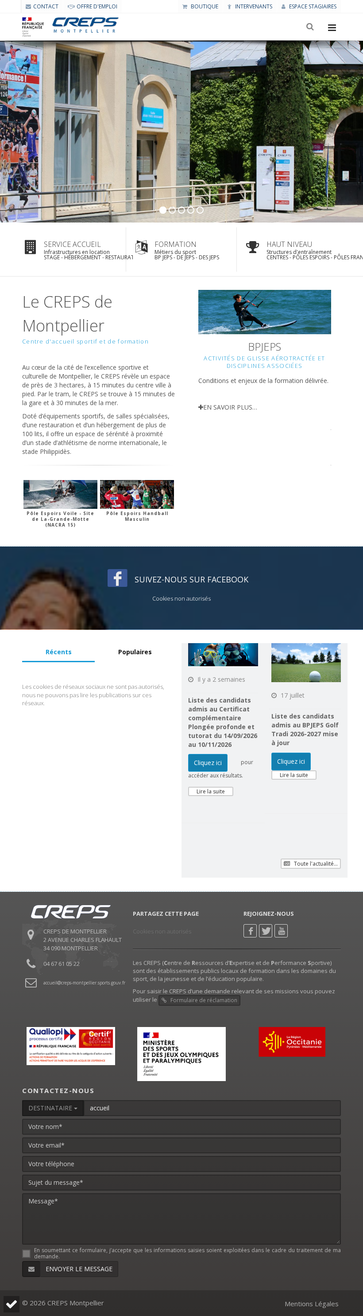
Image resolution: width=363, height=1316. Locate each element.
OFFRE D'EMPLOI (97, 6)
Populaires (135, 652)
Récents (59, 652)
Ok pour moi (160, 1276)
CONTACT (45, 6)
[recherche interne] (311, 27)
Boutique (203, 6)
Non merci (36, 1276)
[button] (10, 1304)
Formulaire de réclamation (203, 1000)
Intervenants (253, 6)
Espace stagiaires (312, 6)
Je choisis (98, 1276)
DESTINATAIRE (51, 1108)
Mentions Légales (312, 1303)
